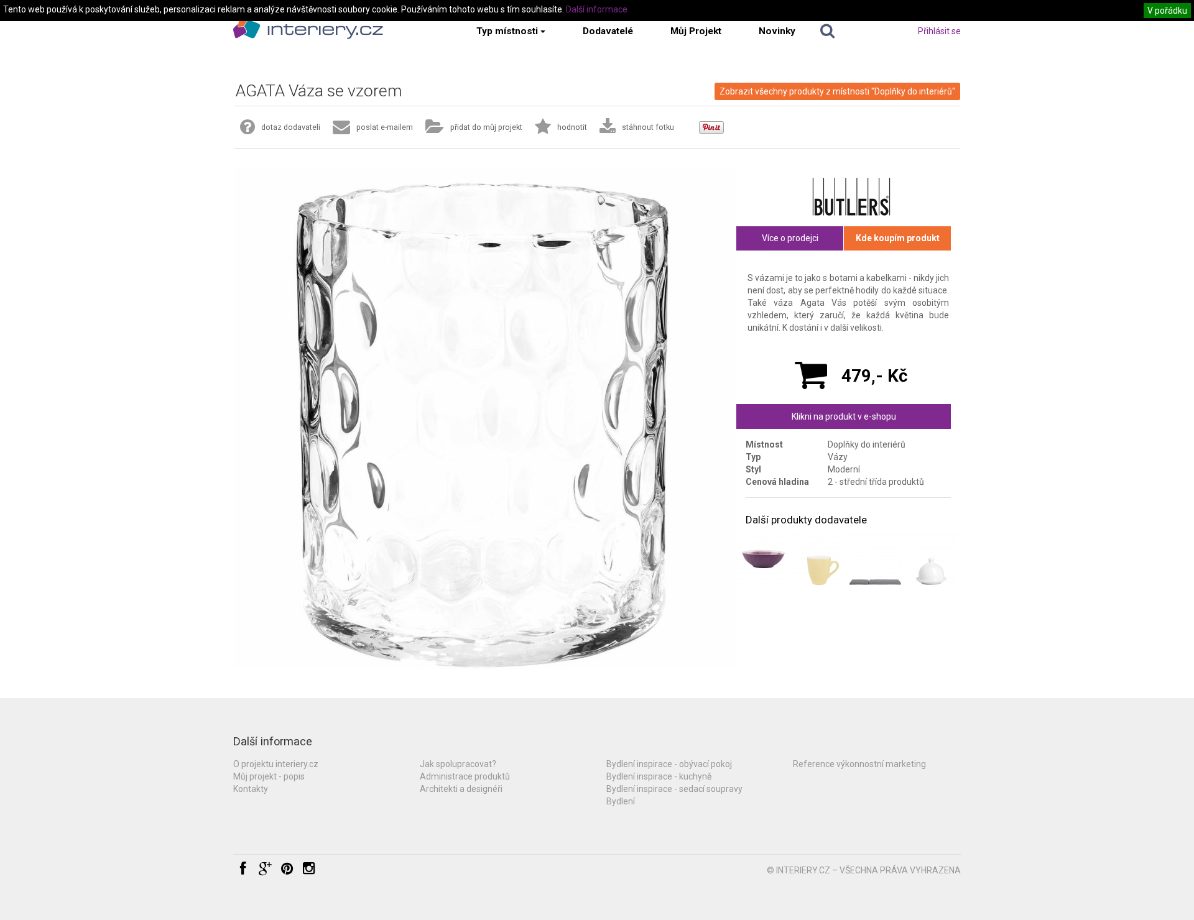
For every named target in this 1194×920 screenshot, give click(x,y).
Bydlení (620, 801)
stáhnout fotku (648, 127)
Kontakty (250, 789)
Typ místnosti (507, 31)
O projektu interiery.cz (275, 764)
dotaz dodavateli (290, 127)
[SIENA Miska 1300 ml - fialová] (763, 558)
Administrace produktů (465, 776)
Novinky (777, 31)
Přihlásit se (939, 31)
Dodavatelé (608, 31)
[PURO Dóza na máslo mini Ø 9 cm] (930, 558)
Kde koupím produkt (898, 238)
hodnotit (572, 127)
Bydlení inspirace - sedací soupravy (674, 789)
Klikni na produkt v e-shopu (844, 416)
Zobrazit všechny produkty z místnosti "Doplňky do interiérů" (837, 91)
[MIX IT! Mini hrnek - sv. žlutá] (819, 558)
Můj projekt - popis (269, 776)
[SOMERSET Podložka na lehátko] (875, 558)
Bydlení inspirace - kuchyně (658, 776)
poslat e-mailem (384, 127)
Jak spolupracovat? (458, 764)
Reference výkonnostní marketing (859, 764)
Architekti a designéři (461, 789)
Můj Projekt (695, 31)
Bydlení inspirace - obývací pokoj (669, 764)
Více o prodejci (790, 238)
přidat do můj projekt (486, 127)
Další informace (596, 9)
